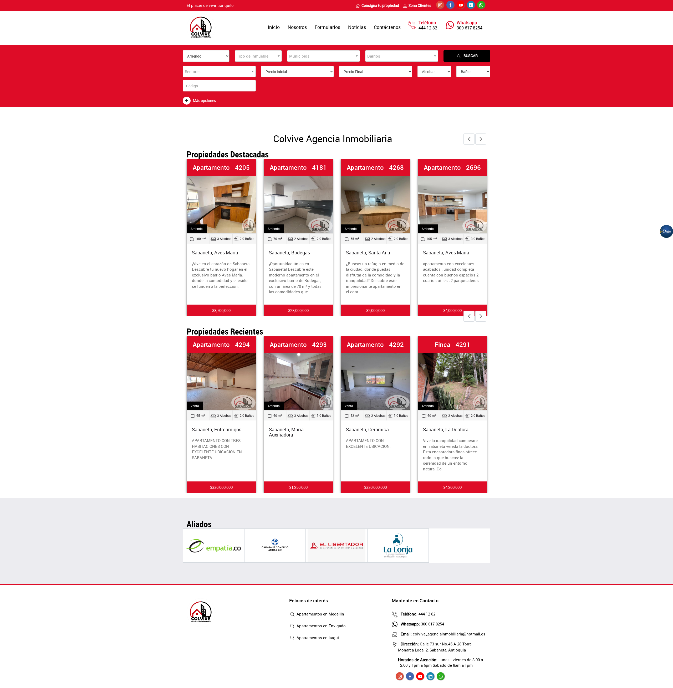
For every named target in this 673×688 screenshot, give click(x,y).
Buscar (470, 55)
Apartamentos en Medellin (319, 614)
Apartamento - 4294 (221, 344)
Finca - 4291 (452, 344)
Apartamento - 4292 (375, 344)
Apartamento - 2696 (452, 167)
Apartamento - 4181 (298, 167)
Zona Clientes (420, 5)
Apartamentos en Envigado (320, 625)
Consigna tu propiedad (380, 5)
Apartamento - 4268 (375, 167)
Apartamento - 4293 (298, 344)
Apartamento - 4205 (221, 167)
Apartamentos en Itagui (317, 637)
